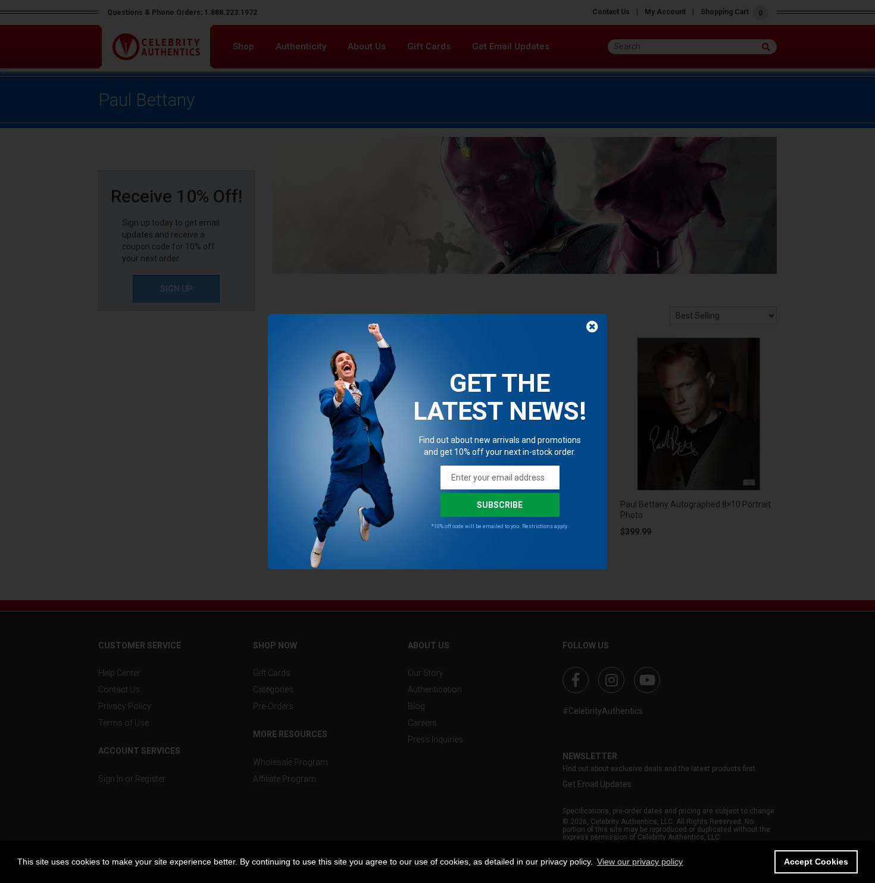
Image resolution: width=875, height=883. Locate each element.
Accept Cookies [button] (816, 861)
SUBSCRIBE (500, 505)
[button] (640, 861)
